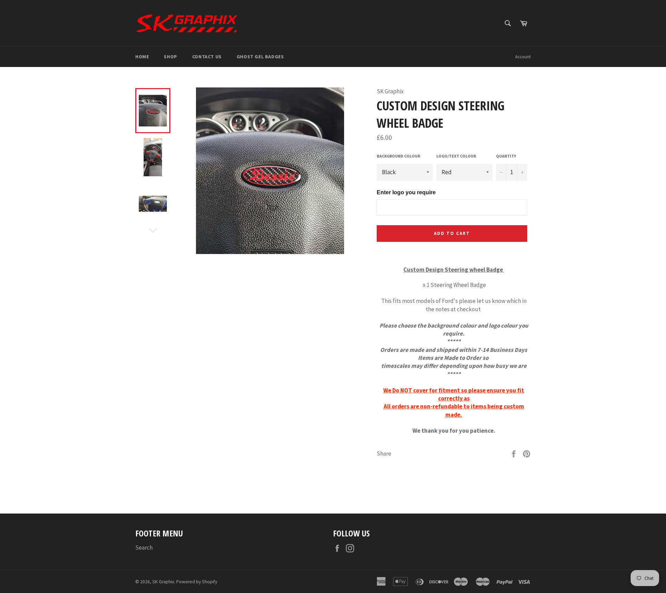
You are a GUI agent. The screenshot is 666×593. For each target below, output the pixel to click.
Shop (170, 56)
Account (523, 57)
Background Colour (398, 156)
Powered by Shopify (196, 582)
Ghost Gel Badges (260, 56)
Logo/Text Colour (456, 156)
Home (142, 56)
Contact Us (207, 56)
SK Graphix (163, 582)
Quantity (506, 156)
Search (144, 547)
